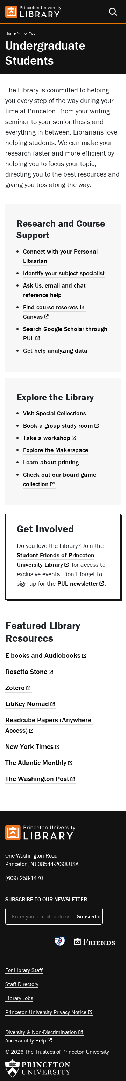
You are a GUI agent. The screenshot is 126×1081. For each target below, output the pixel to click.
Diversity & (41, 1031)
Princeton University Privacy (45, 1011)
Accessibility (25, 1040)
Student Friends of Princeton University (55, 560)
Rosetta (26, 671)
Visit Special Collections (54, 413)
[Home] (33, 11)
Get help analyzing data (55, 350)
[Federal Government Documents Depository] (60, 944)
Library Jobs (19, 997)
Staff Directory (21, 983)
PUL (77, 583)
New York (29, 746)
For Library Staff (24, 969)
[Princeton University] (37, 1068)
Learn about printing (51, 462)
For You (29, 33)
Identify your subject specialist (64, 273)
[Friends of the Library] (94, 943)
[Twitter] (9, 943)
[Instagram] (42, 943)
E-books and (42, 655)
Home (10, 33)
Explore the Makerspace (55, 450)
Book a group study (58, 425)
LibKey (27, 703)
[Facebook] (26, 943)
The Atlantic (35, 762)
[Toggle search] (113, 12)
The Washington (37, 778)
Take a (46, 438)
